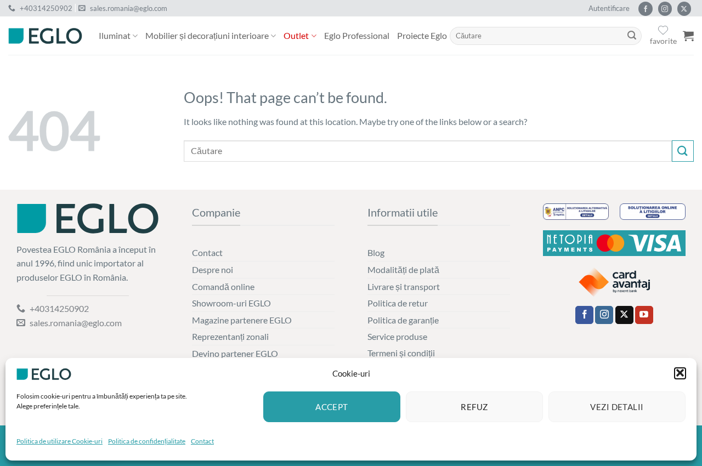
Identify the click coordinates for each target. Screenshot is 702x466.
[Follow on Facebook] (645, 9)
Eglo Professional (356, 35)
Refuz (474, 407)
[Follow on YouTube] (644, 315)
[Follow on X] (684, 9)
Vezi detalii (616, 407)
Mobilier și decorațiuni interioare (207, 35)
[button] (680, 372)
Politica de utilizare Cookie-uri (59, 441)
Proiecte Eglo (422, 35)
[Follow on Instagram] (665, 9)
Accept (331, 407)
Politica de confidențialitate (146, 441)
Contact (202, 441)
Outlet (296, 35)
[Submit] (631, 36)
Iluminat (115, 35)
